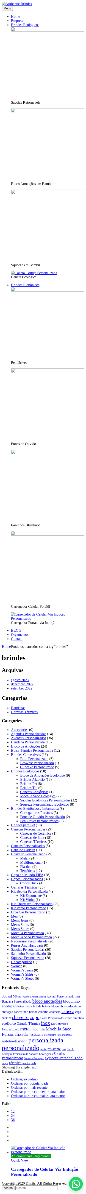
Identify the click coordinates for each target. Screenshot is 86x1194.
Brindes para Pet (23, 825)
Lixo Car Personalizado (28, 912)
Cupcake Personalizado (37, 767)
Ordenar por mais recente (29, 1087)
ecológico (9, 1023)
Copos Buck (29, 883)
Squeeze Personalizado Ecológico (44, 804)
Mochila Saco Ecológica (37, 796)
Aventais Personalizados (28, 738)
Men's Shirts (20, 925)
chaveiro (20, 1017)
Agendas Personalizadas (28, 734)
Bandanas (18, 708)
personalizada (45, 1040)
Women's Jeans (22, 970)
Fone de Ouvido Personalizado (42, 817)
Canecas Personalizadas (28, 829)
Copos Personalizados (27, 879)
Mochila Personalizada (27, 933)
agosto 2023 (20, 680)
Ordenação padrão (24, 1079)
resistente (54, 1049)
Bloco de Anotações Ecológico (42, 775)
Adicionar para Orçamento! (31, 1156)
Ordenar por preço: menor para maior (38, 1092)
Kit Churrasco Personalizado (32, 904)
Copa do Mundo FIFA (27, 875)
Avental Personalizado (61, 996)
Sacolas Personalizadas (27, 949)
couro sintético (74, 1018)
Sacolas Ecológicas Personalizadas (45, 800)
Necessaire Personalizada (29, 941)
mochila (38, 1029)
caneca (67, 1011)
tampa (5, 1063)
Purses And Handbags (27, 945)
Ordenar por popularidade (29, 1083)
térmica (15, 1062)
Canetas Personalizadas (28, 846)
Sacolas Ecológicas (41, 1054)
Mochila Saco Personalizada (31, 937)
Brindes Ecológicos (25, 771)
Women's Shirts (22, 974)
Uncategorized (21, 962)
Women (16, 966)
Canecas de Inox (32, 837)
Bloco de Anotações (25, 746)
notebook (9, 1041)
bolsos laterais (24, 1006)
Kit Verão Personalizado (28, 908)
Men (14, 916)
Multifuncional (31, 862)
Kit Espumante (31, 896)
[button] (76, 1184)
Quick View (20, 1160)
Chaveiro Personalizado (28, 854)
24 (13, 1116)
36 (13, 1120)
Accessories (19, 730)
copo (34, 1017)
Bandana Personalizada (28, 742)
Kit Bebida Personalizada (29, 891)
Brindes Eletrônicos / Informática (35, 808)
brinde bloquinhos (54, 1006)
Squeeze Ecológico (34, 1058)
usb (33, 1063)
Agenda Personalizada (34, 996)
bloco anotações (47, 1000)
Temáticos (27, 871)
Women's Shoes (22, 978)
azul (77, 996)
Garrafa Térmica (28, 1023)
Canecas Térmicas (33, 842)
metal (25, 1029)
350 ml (7, 996)
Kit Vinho (27, 900)
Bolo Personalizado (34, 759)
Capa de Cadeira (23, 850)
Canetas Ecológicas (34, 792)
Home (6, 646)
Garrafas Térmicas (24, 712)
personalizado (20, 1047)
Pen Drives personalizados (39, 821)
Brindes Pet (28, 784)
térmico (26, 1063)
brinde (37, 1006)
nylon (23, 1041)
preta (43, 1049)
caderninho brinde (25, 1012)
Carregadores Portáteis (36, 813)
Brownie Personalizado (37, 763)
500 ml (17, 996)
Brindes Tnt (28, 788)
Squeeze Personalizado (27, 958)
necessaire (36, 1034)
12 (13, 1111)
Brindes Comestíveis (26, 755)
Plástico (25, 866)
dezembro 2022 (22, 684)
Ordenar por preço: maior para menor (38, 1096)
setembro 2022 (21, 688)
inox (45, 1023)
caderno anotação (49, 1012)
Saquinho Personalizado (28, 954)
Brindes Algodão (32, 779)
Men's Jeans (19, 920)
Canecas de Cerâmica (35, 833)
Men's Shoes (20, 929)
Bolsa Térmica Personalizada (32, 750)
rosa (64, 1049)
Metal (24, 858)
